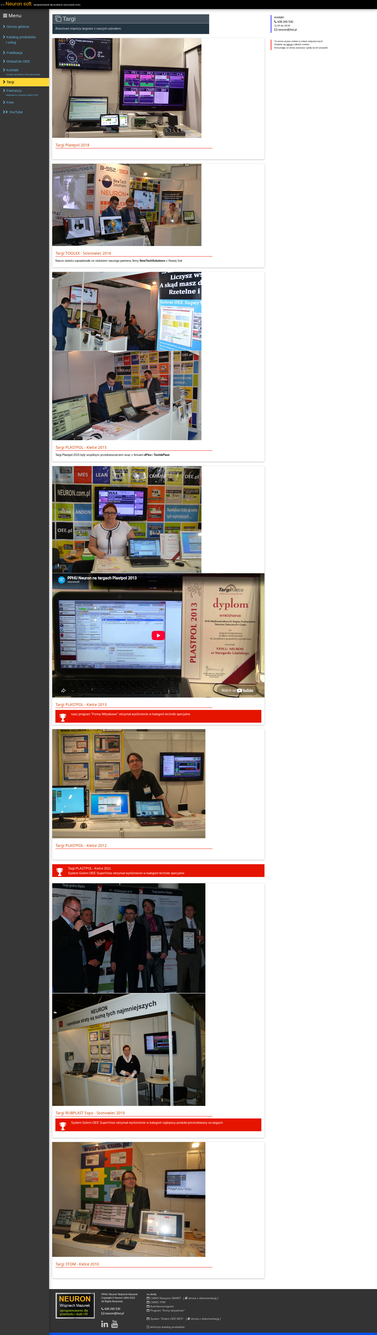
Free (9, 102)
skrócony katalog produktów (167, 1327)
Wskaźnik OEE (17, 61)
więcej (289, 44)
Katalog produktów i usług (19, 39)
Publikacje (14, 53)
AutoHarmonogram (161, 1306)
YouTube (15, 112)
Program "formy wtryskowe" (167, 1310)
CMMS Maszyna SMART (165, 1298)
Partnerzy (20, 92)
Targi (9, 82)
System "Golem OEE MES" (166, 1318)
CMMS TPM (157, 1302)
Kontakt (21, 72)
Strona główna (17, 27)
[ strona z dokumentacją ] (200, 1298)
